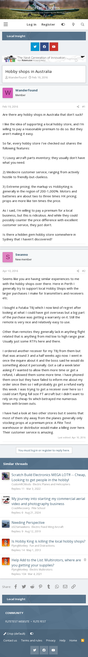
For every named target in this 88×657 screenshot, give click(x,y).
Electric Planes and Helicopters (51, 484)
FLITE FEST (39, 621)
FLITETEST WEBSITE (17, 621)
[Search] (82, 24)
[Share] (78, 106)
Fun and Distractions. (42, 545)
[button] (5, 24)
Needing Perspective (28, 522)
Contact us (10, 640)
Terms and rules (31, 640)
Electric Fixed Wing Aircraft (47, 527)
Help (63, 640)
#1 (83, 106)
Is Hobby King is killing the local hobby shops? (48, 541)
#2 (83, 271)
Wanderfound (17, 77)
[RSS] (83, 640)
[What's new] (73, 24)
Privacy (51, 640)
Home (73, 640)
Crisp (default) (15, 633)
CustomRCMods (21, 484)
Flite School (38, 508)
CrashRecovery (21, 508)
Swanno (21, 254)
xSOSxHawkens (21, 527)
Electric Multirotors (41, 569)
